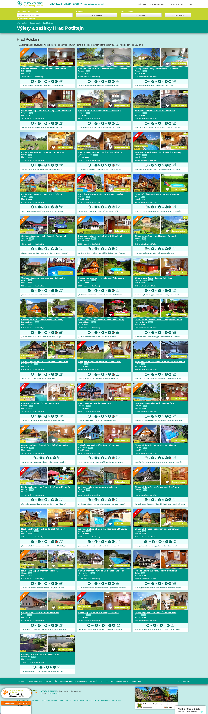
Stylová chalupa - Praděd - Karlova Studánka (98, 445)
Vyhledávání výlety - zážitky (27, 11)
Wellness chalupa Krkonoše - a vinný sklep (97, 487)
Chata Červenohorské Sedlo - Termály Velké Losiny (158, 320)
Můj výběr (142, 4)
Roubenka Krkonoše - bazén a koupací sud (154, 403)
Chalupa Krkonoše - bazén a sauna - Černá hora (157, 487)
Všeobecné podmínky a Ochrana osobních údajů (78, 681)
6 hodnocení (69, 387)
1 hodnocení (126, 178)
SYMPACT (29, 705)
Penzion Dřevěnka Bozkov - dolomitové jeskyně (157, 571)
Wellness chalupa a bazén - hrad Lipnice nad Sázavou (102, 529)
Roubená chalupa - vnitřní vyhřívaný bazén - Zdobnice (46, 111)
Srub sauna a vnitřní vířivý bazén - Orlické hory (99, 111)
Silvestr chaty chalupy (102, 700)
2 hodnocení (183, 94)
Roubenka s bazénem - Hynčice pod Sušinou (41, 194)
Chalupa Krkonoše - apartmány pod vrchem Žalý (157, 529)
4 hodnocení (126, 219)
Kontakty (188, 4)
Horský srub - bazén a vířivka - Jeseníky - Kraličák (100, 194)
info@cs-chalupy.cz (54, 693)
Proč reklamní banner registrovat (29, 681)
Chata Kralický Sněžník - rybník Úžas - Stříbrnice (100, 152)
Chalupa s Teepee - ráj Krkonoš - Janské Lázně (99, 362)
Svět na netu (116, 700)
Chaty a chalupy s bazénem (82, 700)
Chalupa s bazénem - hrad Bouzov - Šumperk (155, 236)
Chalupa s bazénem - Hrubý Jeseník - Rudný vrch (43, 236)
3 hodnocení (183, 136)
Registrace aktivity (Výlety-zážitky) (128, 681)
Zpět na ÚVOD (184, 681)
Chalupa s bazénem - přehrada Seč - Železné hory (44, 278)
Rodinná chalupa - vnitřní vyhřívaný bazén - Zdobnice (102, 69)
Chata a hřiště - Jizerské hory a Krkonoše (40, 613)
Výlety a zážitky (22, 23)
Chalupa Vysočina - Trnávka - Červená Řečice (155, 613)
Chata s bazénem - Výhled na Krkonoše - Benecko (101, 571)
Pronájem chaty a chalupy (61, 700)
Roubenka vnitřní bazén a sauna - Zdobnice (155, 111)
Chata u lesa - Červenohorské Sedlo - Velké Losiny (101, 320)
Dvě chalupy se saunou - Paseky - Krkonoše (98, 613)
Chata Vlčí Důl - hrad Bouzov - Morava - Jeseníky (157, 194)
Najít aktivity (179, 15)
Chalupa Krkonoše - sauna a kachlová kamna (155, 445)
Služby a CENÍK (51, 681)
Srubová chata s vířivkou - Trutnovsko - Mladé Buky (44, 362)
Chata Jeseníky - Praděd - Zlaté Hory (94, 403)
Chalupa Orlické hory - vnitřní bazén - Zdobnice (156, 69)
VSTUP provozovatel (156, 4)
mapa (28, 71)
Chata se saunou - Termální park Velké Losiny (42, 320)
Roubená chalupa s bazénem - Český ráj (39, 571)
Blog (101, 681)
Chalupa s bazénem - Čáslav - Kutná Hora (40, 403)
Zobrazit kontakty (65, 64)
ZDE (60, 82)
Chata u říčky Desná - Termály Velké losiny (154, 278)
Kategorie (80, 11)
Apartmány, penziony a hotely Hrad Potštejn (33, 700)
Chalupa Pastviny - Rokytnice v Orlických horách (43, 69)
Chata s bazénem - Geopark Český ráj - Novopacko (44, 445)
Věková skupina (127, 11)
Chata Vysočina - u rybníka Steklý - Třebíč (40, 654)
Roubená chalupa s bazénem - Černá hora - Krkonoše (45, 487)
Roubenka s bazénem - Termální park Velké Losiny (101, 278)
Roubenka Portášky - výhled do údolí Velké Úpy (43, 529)
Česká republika (35, 23)
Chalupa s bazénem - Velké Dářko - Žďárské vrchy (101, 236)
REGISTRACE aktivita (174, 4)
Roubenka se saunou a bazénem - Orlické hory (42, 152)
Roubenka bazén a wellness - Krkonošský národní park (160, 362)
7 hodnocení (69, 554)
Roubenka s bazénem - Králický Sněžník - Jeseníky (158, 152)
